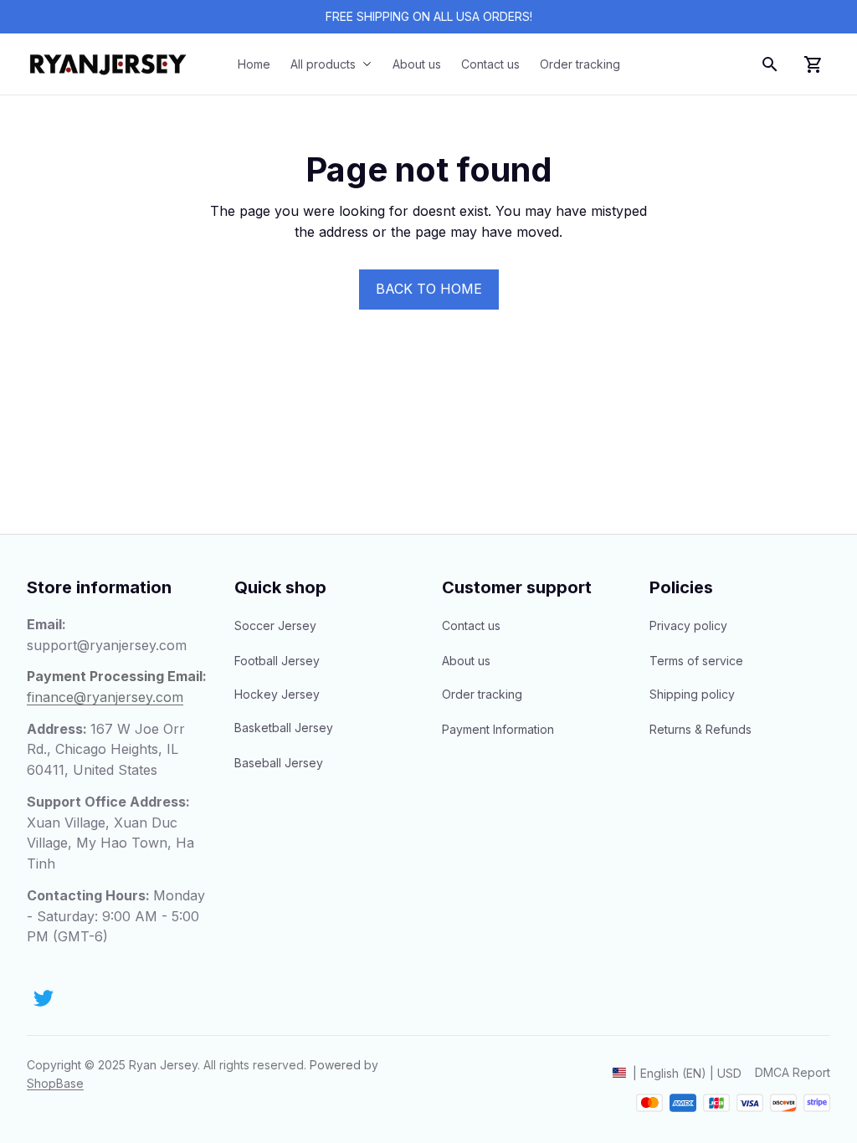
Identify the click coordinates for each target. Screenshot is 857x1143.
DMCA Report (792, 1072)
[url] (55, 1083)
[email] (107, 645)
